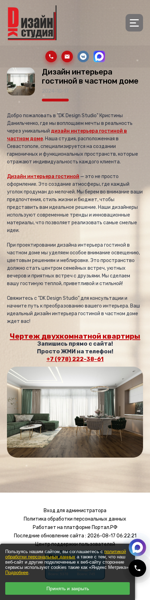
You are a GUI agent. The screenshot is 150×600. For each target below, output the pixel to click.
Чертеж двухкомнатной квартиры (75, 336)
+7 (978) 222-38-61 (75, 359)
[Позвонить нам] (137, 568)
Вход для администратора (75, 511)
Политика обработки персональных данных (75, 519)
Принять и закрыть (67, 588)
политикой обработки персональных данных (65, 554)
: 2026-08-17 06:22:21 (110, 536)
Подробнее (16, 572)
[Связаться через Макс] (137, 547)
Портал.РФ (105, 527)
